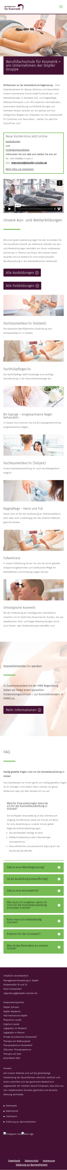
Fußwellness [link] (11, 558)
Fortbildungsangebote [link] (18, 150)
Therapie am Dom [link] (12, 1054)
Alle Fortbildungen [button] (20, 286)
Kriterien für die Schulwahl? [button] (24, 934)
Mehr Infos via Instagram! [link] (20, 169)
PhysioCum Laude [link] (12, 1020)
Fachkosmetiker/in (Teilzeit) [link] (24, 463)
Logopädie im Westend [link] (15, 1028)
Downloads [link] (11, 1105)
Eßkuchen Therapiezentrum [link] (17, 1049)
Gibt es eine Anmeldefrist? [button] (23, 890)
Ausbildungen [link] (13, 141)
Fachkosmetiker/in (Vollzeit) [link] (24, 323)
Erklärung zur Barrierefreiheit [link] (21, 1121)
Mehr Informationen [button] (21, 710)
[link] (14, 6)
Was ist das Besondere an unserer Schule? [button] (27, 947)
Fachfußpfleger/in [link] (17, 369)
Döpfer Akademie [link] (12, 1011)
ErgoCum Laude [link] (11, 1024)
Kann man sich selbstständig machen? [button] (24, 921)
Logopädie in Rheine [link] (14, 1032)
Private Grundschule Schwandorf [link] (20, 1037)
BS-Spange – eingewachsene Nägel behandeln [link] (27, 416)
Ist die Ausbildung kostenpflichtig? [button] (27, 879)
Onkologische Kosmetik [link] (19, 607)
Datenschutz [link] (12, 1111)
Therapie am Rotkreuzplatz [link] (16, 1041)
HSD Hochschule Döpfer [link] (15, 1015)
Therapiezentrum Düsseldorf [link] (17, 1045)
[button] (61, 9)
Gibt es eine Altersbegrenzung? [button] (25, 867)
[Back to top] (63, 1145)
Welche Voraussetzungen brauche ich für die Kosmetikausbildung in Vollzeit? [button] (27, 806)
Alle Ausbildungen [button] (20, 273)
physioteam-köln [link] (11, 1058)
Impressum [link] (11, 1116)
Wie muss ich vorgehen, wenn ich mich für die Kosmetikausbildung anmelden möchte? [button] (27, 905)
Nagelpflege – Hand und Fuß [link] (23, 508)
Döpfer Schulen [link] (11, 1007)
